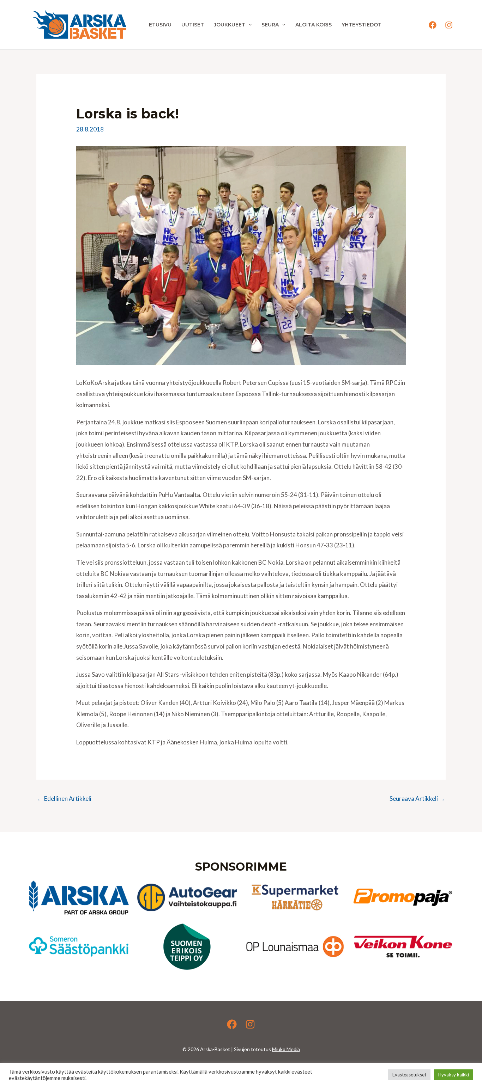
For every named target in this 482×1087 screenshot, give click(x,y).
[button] (248, 25)
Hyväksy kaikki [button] (453, 1074)
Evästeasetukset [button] (409, 1074)
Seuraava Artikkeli (417, 798)
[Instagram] (449, 25)
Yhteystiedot (361, 25)
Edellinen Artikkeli (64, 798)
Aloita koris (313, 25)
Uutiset (192, 25)
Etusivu (160, 25)
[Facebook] (432, 25)
